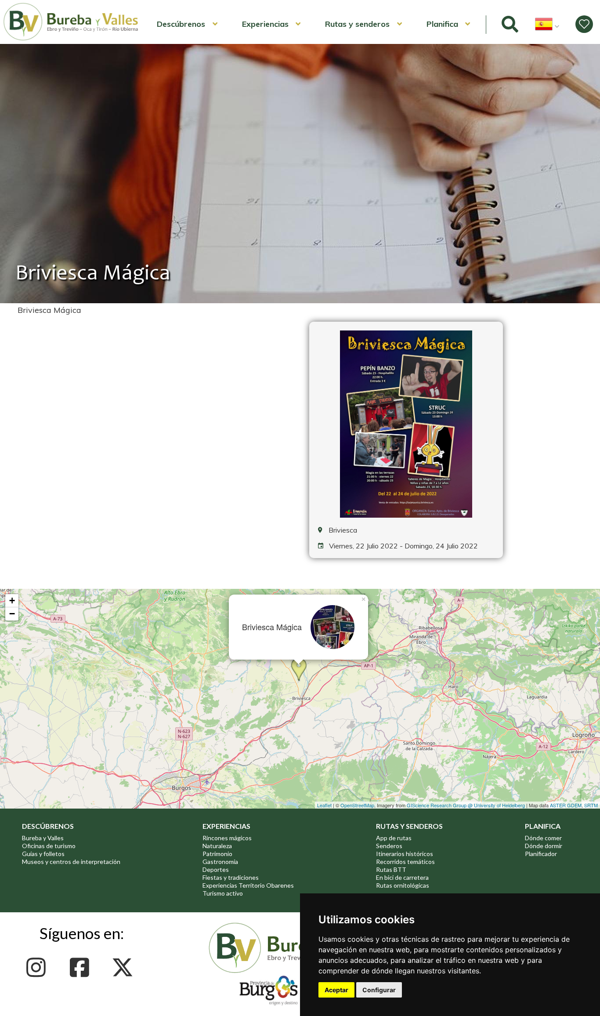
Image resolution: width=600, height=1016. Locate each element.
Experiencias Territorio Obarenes (248, 885)
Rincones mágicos (227, 838)
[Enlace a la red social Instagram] (38, 967)
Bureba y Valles (43, 838)
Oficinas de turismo (49, 845)
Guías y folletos (43, 853)
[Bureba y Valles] (71, 39)
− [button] (12, 613)
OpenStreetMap (357, 805)
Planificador (541, 853)
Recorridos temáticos (405, 861)
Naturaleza (217, 845)
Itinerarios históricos (404, 853)
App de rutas (394, 838)
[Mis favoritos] (584, 24)
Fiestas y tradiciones (230, 877)
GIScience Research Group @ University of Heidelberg (466, 805)
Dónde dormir (543, 845)
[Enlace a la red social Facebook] (82, 967)
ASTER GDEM (566, 805)
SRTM (591, 805)
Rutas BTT (391, 869)
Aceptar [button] (336, 990)
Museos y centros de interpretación (71, 861)
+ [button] (12, 600)
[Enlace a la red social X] (125, 967)
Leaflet (324, 805)
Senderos (389, 845)
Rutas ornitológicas (402, 885)
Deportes (215, 869)
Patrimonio (217, 853)
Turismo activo (222, 893)
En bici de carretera (402, 877)
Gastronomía (220, 861)
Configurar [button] (379, 990)
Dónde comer (543, 838)
